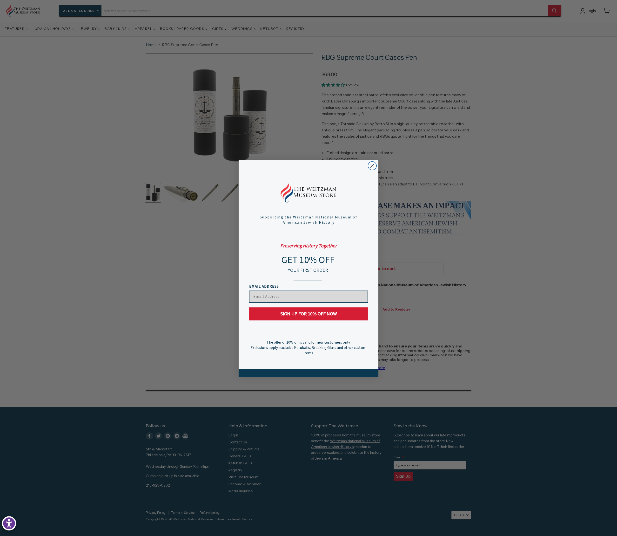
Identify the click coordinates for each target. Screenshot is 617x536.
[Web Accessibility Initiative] (9, 523)
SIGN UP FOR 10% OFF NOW (308, 314)
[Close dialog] (372, 166)
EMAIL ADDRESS (264, 286)
